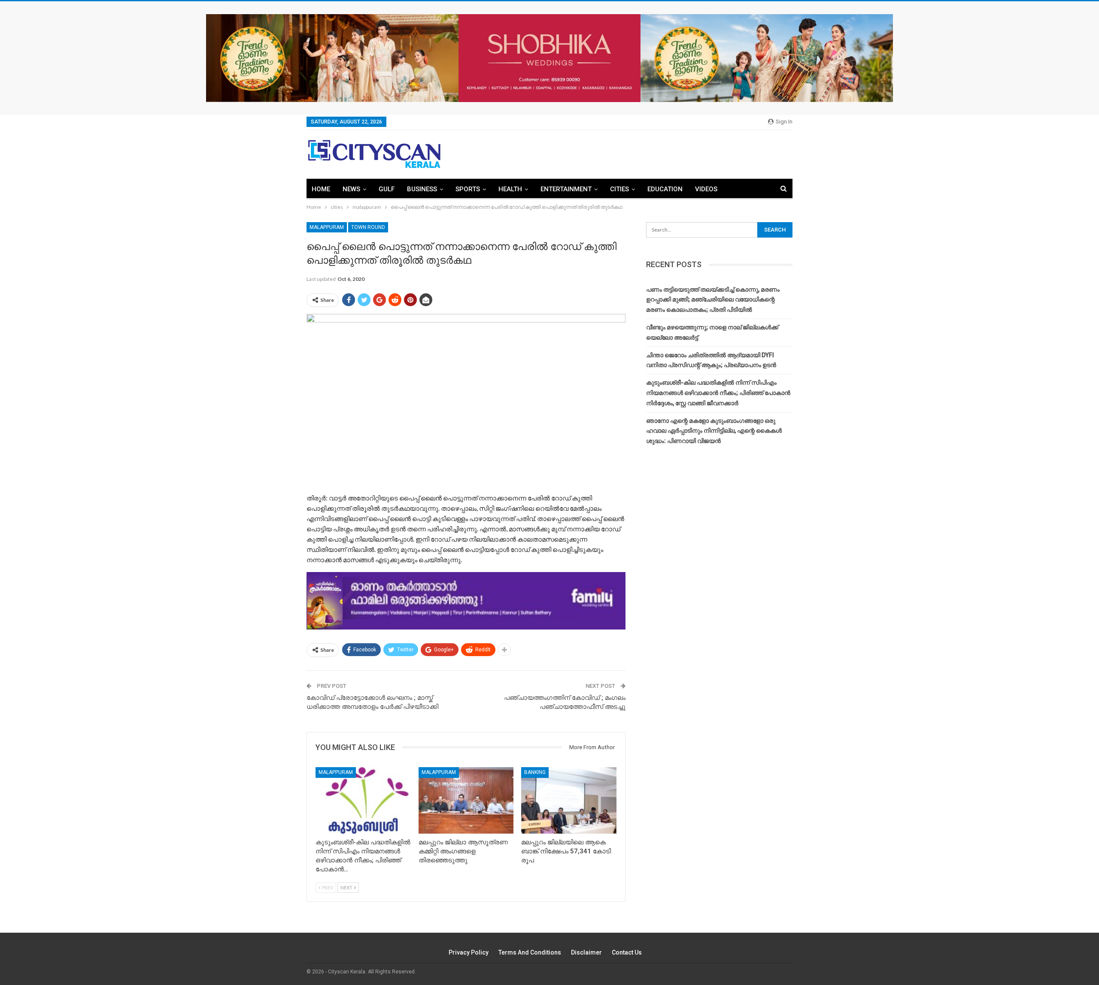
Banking (535, 772)
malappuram (327, 227)
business (422, 189)
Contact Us (627, 952)
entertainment (566, 189)
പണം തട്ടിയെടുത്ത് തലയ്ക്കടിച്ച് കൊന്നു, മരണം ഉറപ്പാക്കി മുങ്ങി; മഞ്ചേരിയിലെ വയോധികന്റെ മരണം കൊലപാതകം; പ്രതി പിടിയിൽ (713, 299)
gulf (387, 189)
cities (619, 189)
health (510, 189)
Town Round (368, 227)
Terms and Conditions (529, 952)
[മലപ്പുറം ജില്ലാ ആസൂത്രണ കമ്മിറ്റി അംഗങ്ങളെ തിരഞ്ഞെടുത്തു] (466, 800)
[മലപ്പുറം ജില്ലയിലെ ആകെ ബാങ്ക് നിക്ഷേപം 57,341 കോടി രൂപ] (568, 800)
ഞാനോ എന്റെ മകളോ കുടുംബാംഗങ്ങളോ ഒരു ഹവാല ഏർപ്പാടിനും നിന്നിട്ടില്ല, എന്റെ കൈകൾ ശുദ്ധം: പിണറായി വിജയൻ (714, 431)
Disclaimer (586, 952)
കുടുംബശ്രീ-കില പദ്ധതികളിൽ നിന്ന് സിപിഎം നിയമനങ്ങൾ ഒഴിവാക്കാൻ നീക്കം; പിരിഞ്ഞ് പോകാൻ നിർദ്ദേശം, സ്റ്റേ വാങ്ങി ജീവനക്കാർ (718, 393)
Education (665, 189)
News (351, 189)
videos (706, 189)
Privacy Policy (469, 952)
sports (467, 189)
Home (321, 189)
